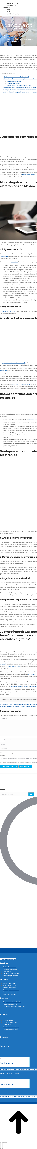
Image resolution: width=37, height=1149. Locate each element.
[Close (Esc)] (0, 1142)
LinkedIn (25, 686)
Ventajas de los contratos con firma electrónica (19, 90)
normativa (14, 262)
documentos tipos (14, 666)
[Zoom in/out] (6, 1142)
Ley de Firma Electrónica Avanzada (19, 85)
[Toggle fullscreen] (4, 1142)
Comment (3, 718)
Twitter (19, 686)
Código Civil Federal (13, 83)
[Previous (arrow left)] (0, 1146)
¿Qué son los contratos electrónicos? (16, 77)
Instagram (33, 686)
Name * (2, 740)
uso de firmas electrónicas (21, 384)
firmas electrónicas (28, 175)
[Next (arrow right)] (2, 1146)
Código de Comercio (14, 81)
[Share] (2, 1142)
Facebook (13, 686)
